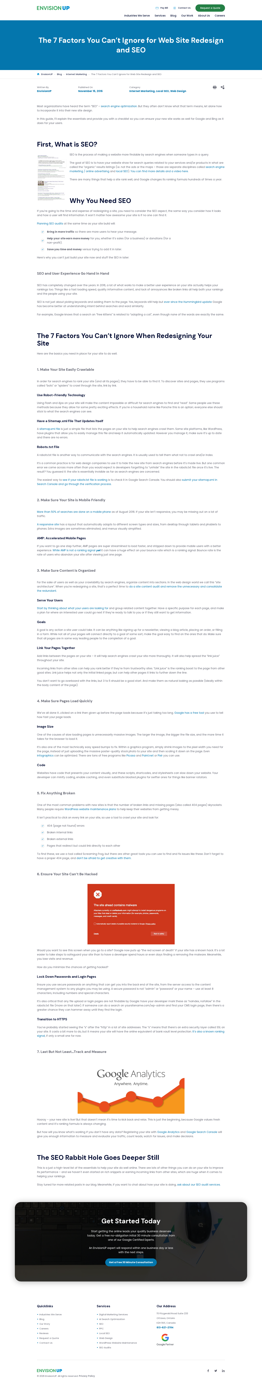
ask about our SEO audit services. (198, 1184)
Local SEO (162, 91)
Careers (220, 15)
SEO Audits (105, 1347)
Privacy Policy (87, 1376)
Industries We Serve (137, 15)
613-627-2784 (165, 1327)
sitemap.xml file (49, 429)
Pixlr (160, 755)
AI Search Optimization (112, 1319)
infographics (45, 755)
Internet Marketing (142, 91)
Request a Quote (210, 8)
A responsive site (48, 524)
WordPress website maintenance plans (90, 809)
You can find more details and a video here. (159, 171)
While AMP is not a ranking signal (76, 550)
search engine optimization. (119, 106)
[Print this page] (215, 87)
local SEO (122, 171)
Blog (173, 15)
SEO (101, 1323)
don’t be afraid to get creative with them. (104, 858)
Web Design (178, 91)
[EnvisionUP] (53, 8)
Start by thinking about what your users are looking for (72, 608)
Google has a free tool (189, 713)
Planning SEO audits (50, 223)
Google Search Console (201, 1132)
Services (160, 15)
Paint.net (148, 755)
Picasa (130, 755)
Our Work (187, 15)
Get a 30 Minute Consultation (131, 1262)
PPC (101, 1328)
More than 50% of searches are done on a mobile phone (74, 512)
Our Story (44, 1323)
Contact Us (184, 7)
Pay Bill (164, 7)
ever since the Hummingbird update (188, 302)
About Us (204, 15)
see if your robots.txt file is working (85, 480)
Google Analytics (168, 1132)
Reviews (44, 1333)
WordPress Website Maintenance (118, 1342)
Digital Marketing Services (113, 1314)
